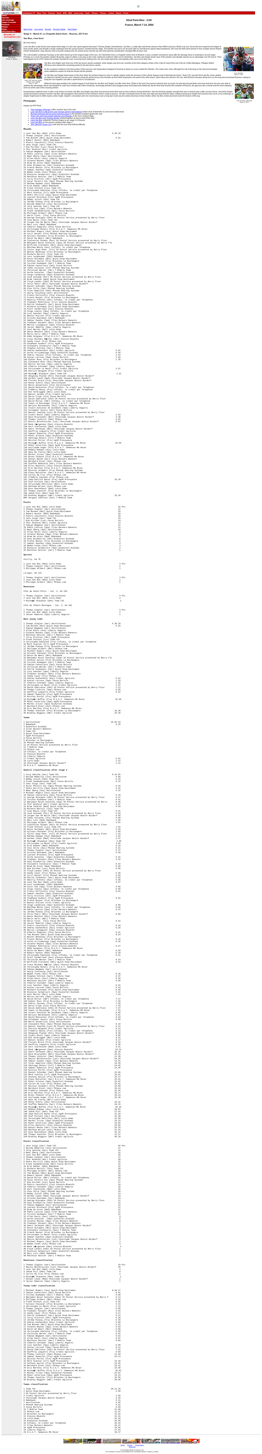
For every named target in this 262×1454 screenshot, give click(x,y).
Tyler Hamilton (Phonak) (40, 110)
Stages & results (9, 22)
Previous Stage (59, 29)
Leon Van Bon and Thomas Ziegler (45, 118)
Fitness (103, 13)
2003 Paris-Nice (8, 31)
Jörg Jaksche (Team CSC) (41, 124)
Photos (95, 13)
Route (4, 29)
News (39, 13)
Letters (111, 13)
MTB (65, 13)
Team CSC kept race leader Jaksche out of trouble (51, 116)
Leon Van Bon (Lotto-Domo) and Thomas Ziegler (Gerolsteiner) (56, 112)
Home (4, 15)
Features (51, 13)
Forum (125, 13)
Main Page (28, 29)
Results (48, 29)
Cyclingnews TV (28, 13)
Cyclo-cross (78, 13)
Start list (5, 18)
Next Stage (72, 29)
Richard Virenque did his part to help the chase (50, 114)
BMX (70, 13)
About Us (132, 1447)
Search (118, 13)
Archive (129, 1445)
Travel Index (139, 1445)
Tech (44, 13)
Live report (38, 29)
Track (87, 13)
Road (59, 13)
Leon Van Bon (36, 120)
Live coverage (8, 20)
